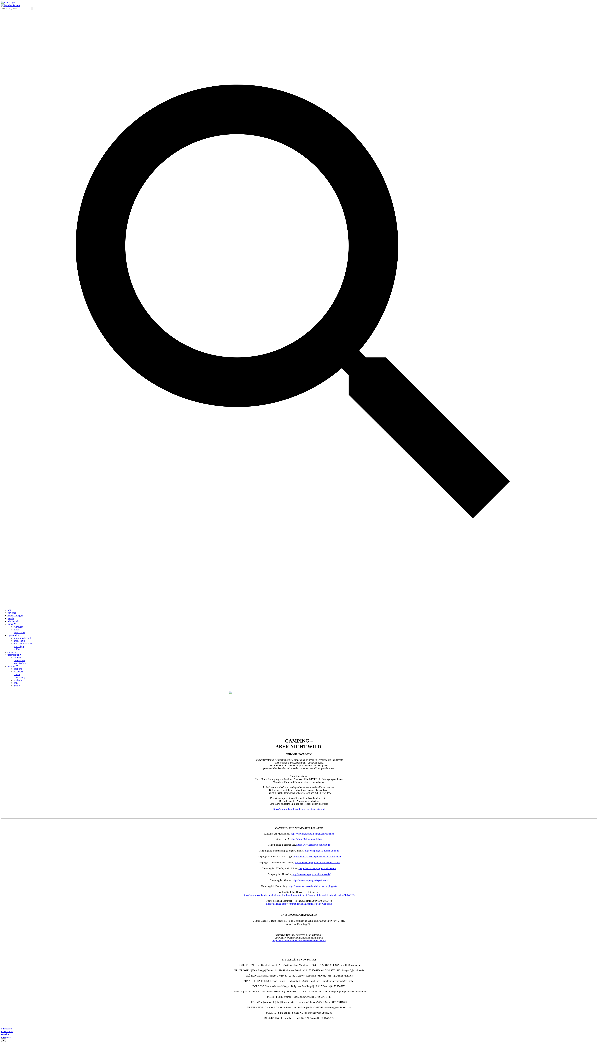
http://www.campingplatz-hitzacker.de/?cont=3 (317, 862)
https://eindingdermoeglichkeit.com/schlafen (312, 833)
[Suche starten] (32, 8)
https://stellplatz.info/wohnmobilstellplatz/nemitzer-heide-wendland (299, 903)
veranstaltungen (15, 615)
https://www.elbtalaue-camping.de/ (313, 844)
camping (18, 657)
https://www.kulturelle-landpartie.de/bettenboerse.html (299, 940)
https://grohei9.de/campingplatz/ (306, 839)
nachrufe (18, 680)
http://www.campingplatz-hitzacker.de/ (311, 874)
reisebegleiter (13, 621)
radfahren (18, 649)
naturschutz (19, 632)
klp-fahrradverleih (22, 638)
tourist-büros (20, 663)
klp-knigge (19, 646)
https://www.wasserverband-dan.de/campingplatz (313, 886)
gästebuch (19, 671)
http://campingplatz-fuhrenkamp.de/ (322, 850)
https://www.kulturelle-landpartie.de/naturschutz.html (299, 809)
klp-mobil (13, 635)
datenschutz (7, 1031)
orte (9, 610)
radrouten (18, 626)
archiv (17, 685)
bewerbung (19, 677)
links (16, 682)
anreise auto (19, 640)
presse (17, 674)
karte (16, 629)
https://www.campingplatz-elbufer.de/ (317, 868)
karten (11, 624)
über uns (12, 666)
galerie (10, 618)
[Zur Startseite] (8, 2)
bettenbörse (19, 660)
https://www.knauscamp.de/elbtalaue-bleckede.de (317, 856)
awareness (6, 1037)
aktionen (11, 652)
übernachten (14, 654)
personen (11, 612)
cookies (5, 1034)
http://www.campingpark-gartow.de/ (310, 880)
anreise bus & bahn (23, 643)
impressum (6, 1028)
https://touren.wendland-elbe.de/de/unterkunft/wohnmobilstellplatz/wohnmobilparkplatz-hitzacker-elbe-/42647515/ (299, 895)
